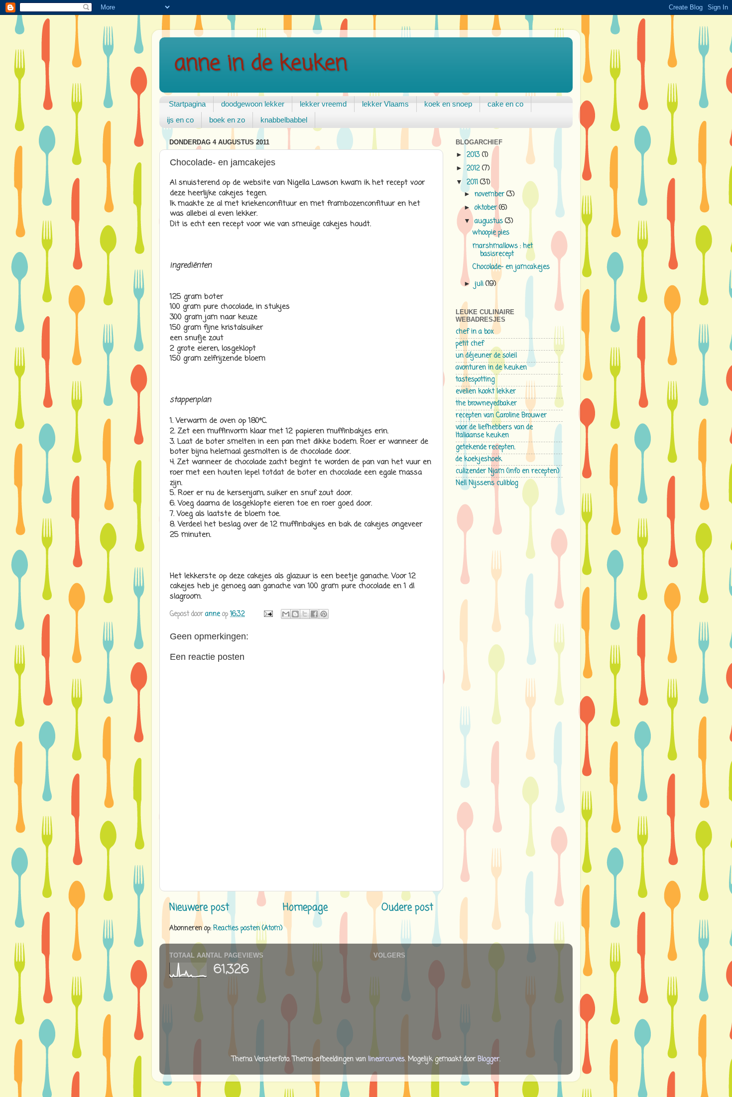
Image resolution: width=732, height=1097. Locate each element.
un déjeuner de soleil (486, 356)
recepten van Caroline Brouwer (501, 415)
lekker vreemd (323, 104)
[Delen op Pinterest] (324, 614)
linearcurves (386, 1059)
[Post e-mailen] (267, 614)
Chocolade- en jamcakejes (511, 267)
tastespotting (475, 379)
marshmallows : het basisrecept (503, 250)
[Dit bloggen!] (295, 614)
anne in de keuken (260, 64)
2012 (474, 168)
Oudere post (407, 908)
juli (480, 284)
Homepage (305, 908)
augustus (490, 221)
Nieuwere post (199, 908)
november (490, 194)
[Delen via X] (305, 614)
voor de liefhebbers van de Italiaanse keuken (494, 431)
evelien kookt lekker (486, 391)
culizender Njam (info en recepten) (507, 471)
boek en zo (227, 120)
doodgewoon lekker (252, 104)
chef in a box (475, 332)
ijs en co (180, 120)
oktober (487, 208)
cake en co (505, 104)
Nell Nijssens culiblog (487, 483)
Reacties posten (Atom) (247, 928)
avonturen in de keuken (491, 368)
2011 (473, 182)
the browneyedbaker (486, 403)
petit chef (470, 344)
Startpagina (187, 104)
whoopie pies (491, 233)
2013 (474, 155)
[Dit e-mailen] (286, 614)
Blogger (488, 1059)
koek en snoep (448, 104)
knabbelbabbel (283, 120)
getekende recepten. (485, 447)
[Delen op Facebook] (314, 614)
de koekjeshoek (479, 459)
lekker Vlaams (385, 104)
